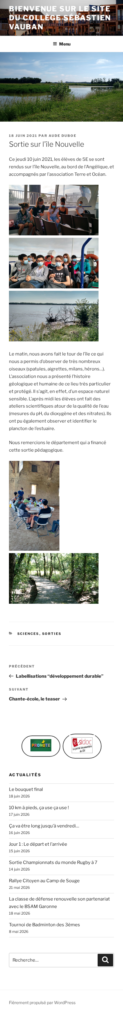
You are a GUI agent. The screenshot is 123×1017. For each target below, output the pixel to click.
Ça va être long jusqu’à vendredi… (44, 826)
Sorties (52, 634)
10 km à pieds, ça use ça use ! (39, 807)
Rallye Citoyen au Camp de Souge (44, 880)
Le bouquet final (26, 789)
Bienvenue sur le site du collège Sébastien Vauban (60, 17)
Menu (64, 43)
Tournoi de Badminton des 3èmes (44, 924)
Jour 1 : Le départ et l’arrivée (38, 844)
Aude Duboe (62, 136)
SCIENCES (28, 634)
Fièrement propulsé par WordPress (42, 1002)
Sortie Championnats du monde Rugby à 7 (53, 862)
